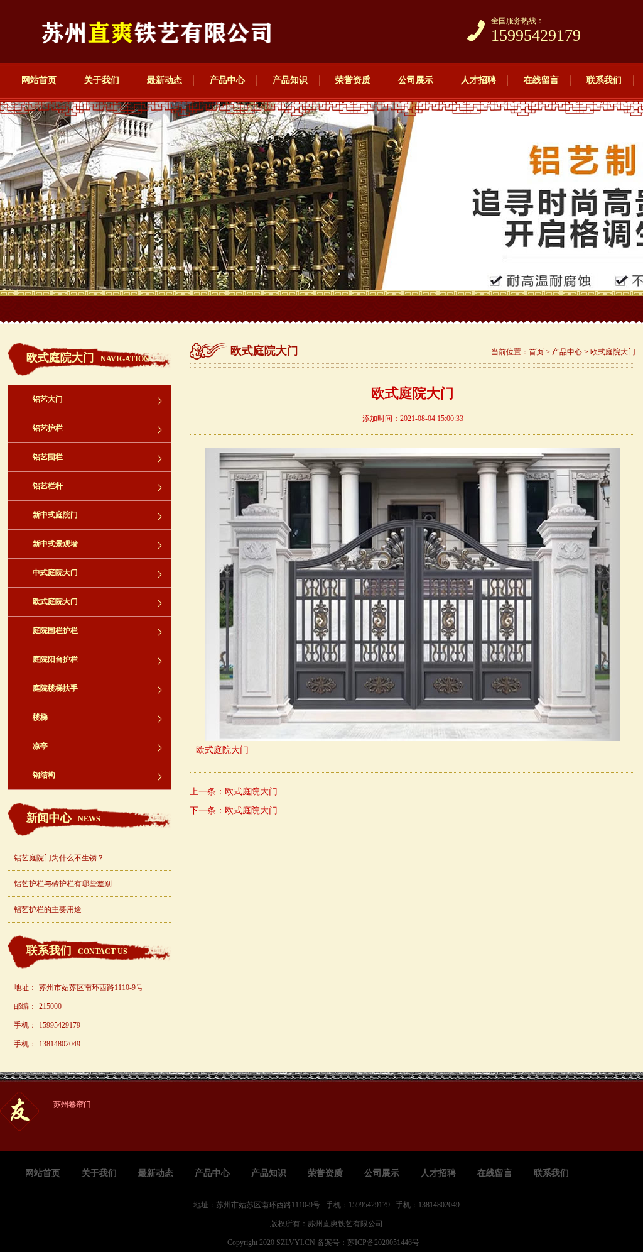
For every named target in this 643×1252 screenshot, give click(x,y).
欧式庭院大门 (55, 601)
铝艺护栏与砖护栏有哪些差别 (63, 883)
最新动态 (164, 80)
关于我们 (101, 80)
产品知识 (290, 80)
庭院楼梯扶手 (55, 688)
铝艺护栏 (48, 428)
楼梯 (40, 717)
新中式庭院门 (55, 514)
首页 (536, 352)
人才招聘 (478, 80)
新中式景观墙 (55, 543)
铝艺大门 (48, 399)
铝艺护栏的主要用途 (48, 909)
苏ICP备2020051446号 (383, 1242)
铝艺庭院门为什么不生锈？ (59, 858)
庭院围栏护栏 (55, 630)
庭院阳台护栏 (55, 659)
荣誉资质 (352, 80)
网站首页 (39, 80)
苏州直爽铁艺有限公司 (345, 1223)
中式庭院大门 (55, 572)
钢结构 (44, 775)
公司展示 (415, 80)
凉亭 (40, 746)
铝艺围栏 (48, 457)
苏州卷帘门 (72, 1104)
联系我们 (604, 80)
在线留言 (541, 80)
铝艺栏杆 (48, 485)
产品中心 (227, 80)
